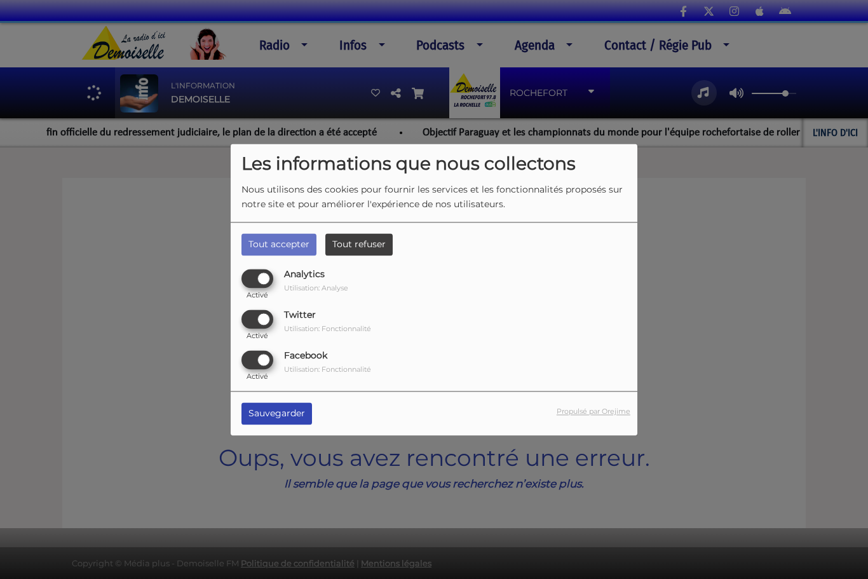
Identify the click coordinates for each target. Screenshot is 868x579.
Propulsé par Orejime (593, 411)
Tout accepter (278, 244)
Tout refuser (359, 244)
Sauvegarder (276, 413)
